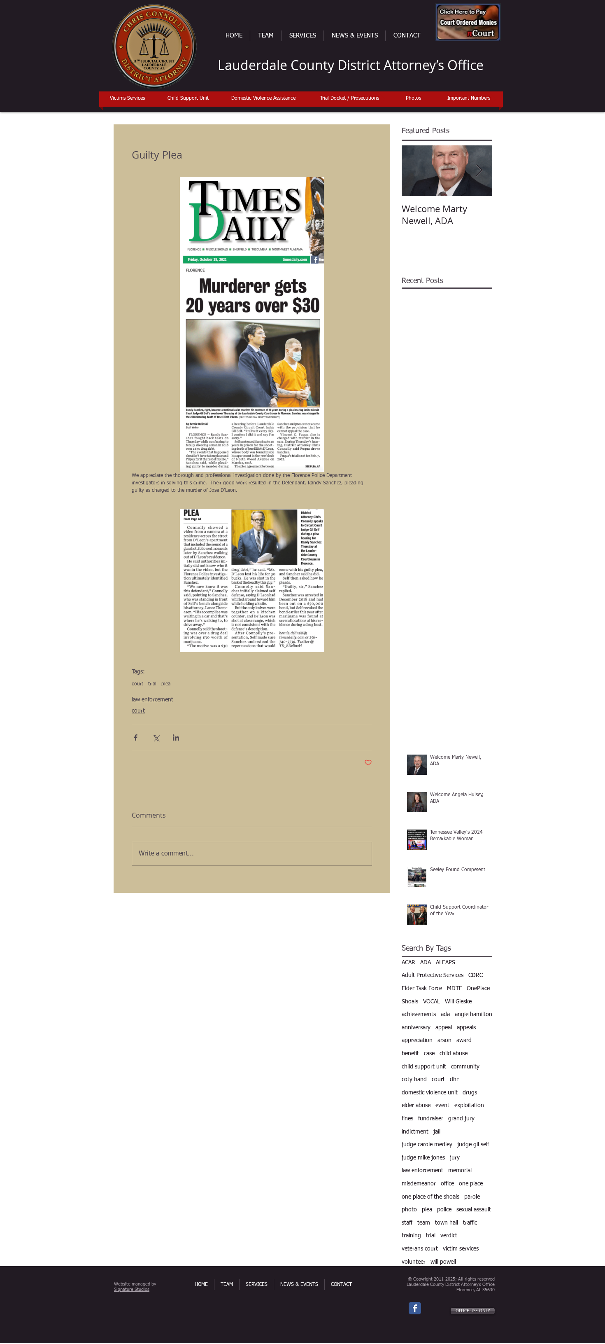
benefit (410, 1054)
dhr (454, 1079)
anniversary (416, 1028)
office (447, 1184)
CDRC (475, 975)
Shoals (410, 1002)
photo (409, 1210)
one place (471, 1184)
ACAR (408, 962)
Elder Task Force (422, 988)
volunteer (414, 1262)
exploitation (469, 1105)
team (423, 1223)
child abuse (454, 1054)
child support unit (424, 1067)
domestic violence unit (430, 1093)
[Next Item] (479, 170)
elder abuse (416, 1105)
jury (455, 1158)
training (411, 1236)
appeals (466, 1028)
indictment (415, 1132)
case (429, 1054)
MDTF (454, 988)
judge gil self (473, 1145)
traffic (470, 1223)
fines (407, 1119)
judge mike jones (423, 1158)
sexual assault (473, 1210)
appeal (443, 1028)
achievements (419, 1014)
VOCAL (431, 1002)
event (442, 1105)
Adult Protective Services (432, 975)
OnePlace (478, 988)
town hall (446, 1223)
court (137, 684)
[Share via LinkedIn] (176, 737)
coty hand (414, 1079)
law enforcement (152, 700)
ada (445, 1014)
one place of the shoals (430, 1197)
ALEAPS (445, 962)
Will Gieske (458, 1002)
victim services (461, 1249)
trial (152, 684)
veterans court (420, 1249)
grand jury (461, 1119)
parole (472, 1197)
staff (407, 1223)
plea (165, 684)
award (464, 1040)
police (444, 1210)
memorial (460, 1170)
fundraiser (430, 1119)
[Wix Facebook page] (415, 1308)
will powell (443, 1262)
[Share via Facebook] (136, 737)
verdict (448, 1236)
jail (436, 1132)
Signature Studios (131, 1289)
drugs (470, 1093)
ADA (425, 962)
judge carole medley (427, 1145)
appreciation (417, 1040)
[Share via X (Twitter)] (156, 737)
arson (444, 1040)
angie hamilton (473, 1014)
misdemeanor (419, 1184)
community (465, 1067)
